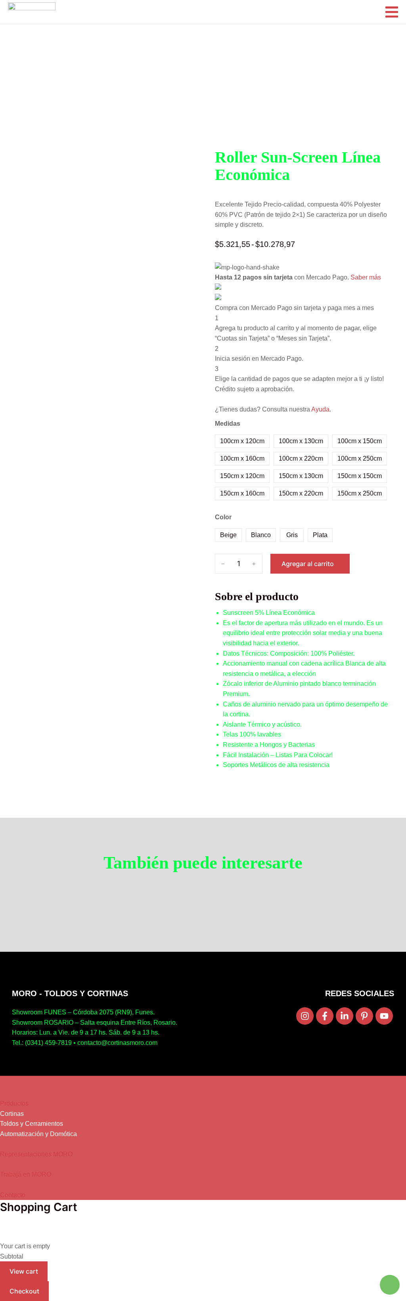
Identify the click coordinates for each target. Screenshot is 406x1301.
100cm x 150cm (359, 441)
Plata (320, 535)
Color (223, 517)
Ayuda (320, 409)
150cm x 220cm (301, 493)
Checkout (24, 1291)
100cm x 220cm (301, 458)
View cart (24, 1271)
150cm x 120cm (242, 476)
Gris (292, 535)
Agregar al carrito (308, 564)
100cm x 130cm (301, 441)
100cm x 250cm (359, 458)
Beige (228, 535)
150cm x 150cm (359, 476)
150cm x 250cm (359, 493)
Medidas (227, 423)
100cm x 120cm (242, 441)
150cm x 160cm (242, 493)
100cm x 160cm (242, 458)
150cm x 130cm (301, 476)
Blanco (261, 535)
